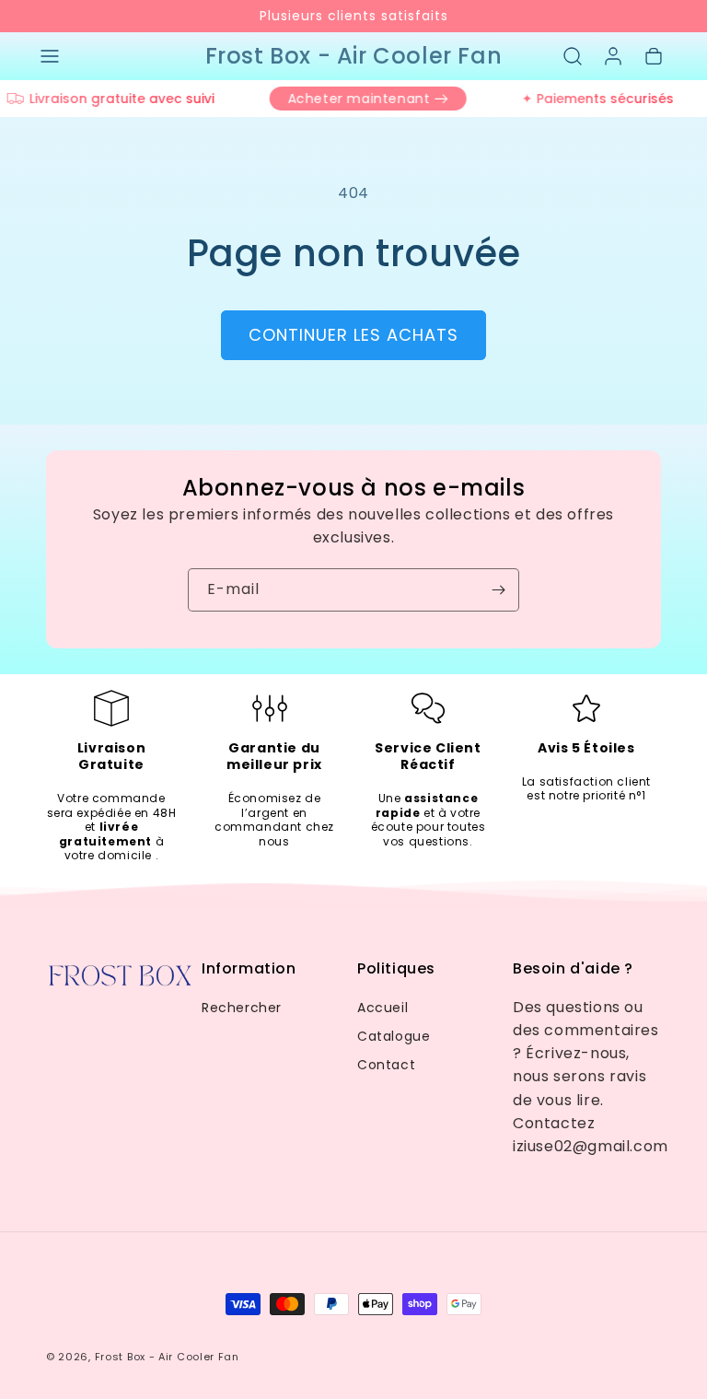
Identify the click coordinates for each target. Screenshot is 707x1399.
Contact (386, 1064)
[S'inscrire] (498, 590)
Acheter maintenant (351, 98)
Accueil (382, 1007)
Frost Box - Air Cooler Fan (167, 1356)
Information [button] (249, 969)
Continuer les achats (353, 334)
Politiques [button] (396, 969)
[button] (49, 56)
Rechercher (242, 1007)
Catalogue (393, 1036)
